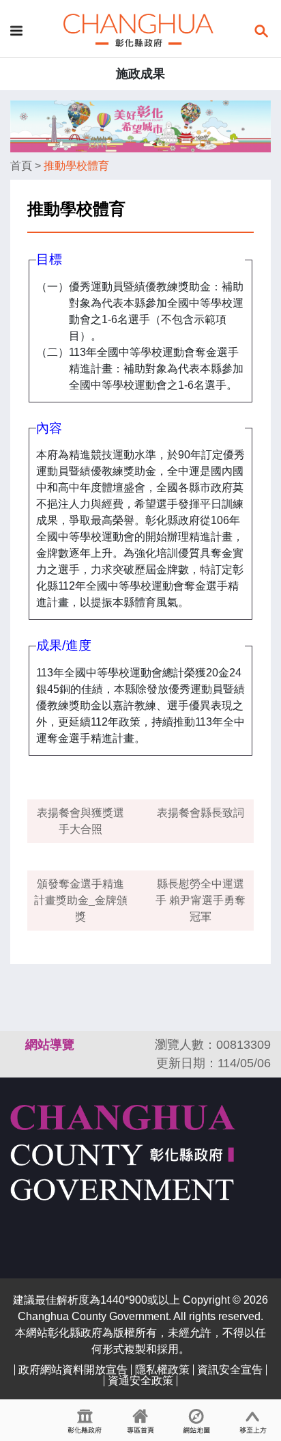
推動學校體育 (76, 165)
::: (16, 1045)
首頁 (21, 165)
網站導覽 (49, 1045)
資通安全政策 (140, 1380)
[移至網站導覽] (196, 1420)
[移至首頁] (140, 1420)
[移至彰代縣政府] (84, 1420)
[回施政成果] (138, 30)
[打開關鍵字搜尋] (261, 30)
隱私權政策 (162, 1369)
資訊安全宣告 (230, 1369)
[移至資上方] (253, 1420)
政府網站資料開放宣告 (73, 1369)
